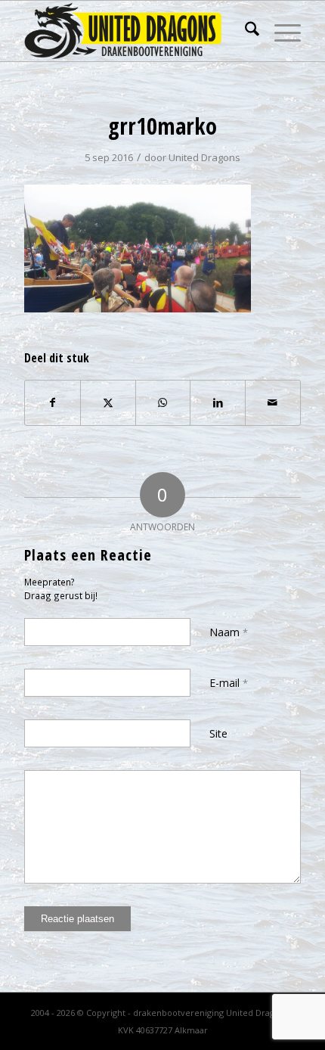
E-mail (228, 683)
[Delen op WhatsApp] (163, 402)
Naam (228, 632)
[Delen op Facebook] (52, 402)
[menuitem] (244, 31)
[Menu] (280, 31)
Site (218, 733)
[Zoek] (244, 31)
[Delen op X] (108, 402)
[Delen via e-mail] (273, 402)
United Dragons (204, 157)
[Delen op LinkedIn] (217, 402)
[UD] (134, 31)
